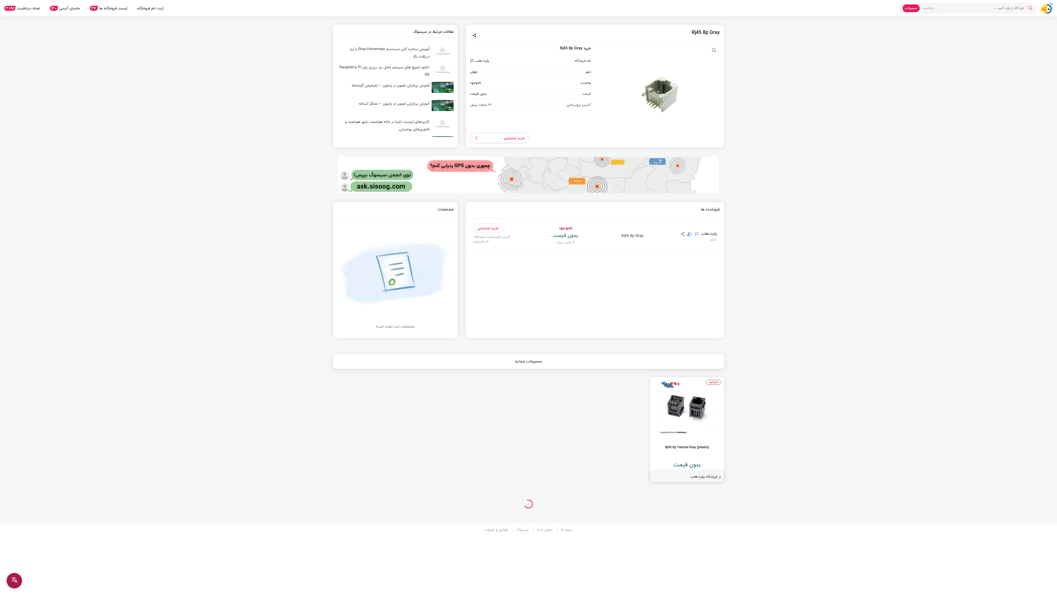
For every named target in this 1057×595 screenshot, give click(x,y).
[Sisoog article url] (395, 53)
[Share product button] (474, 35)
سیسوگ (522, 530)
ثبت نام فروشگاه (150, 8)
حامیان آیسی (65, 8)
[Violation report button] (472, 61)
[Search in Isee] (1030, 8)
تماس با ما (544, 530)
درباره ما (566, 530)
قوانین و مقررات (496, 530)
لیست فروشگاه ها (109, 8)
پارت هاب (708, 233)
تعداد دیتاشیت (23, 8)
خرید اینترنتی (514, 138)
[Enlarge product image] (714, 51)
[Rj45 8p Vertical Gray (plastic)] (687, 429)
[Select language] (14, 580)
